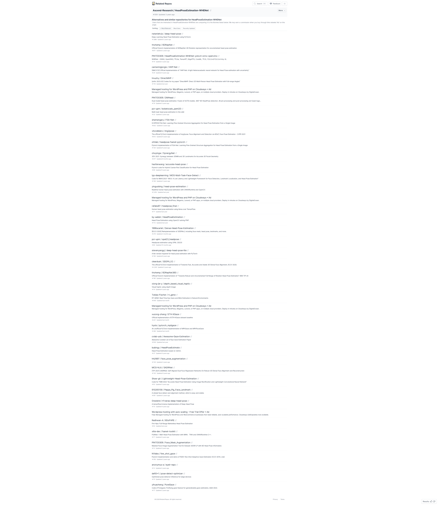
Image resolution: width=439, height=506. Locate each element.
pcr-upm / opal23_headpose (165, 239)
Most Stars (177, 28)
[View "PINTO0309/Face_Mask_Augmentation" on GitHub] (192, 442)
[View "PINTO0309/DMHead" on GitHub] (175, 98)
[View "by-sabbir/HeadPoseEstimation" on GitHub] (184, 217)
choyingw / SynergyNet (163, 153)
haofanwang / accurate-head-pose (169, 164)
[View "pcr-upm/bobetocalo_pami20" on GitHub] (182, 109)
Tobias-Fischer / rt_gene (163, 295)
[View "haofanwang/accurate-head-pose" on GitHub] (187, 164)
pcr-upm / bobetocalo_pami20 (166, 109)
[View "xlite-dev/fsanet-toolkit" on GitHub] (177, 431)
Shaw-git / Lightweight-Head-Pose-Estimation (174, 378)
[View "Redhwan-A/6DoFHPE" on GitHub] (176, 420)
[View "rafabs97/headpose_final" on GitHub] (178, 206)
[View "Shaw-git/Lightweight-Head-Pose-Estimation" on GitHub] (198, 379)
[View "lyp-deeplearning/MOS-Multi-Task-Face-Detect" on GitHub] (200, 175)
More (281, 10)
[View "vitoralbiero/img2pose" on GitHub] (175, 131)
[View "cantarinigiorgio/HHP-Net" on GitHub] (179, 67)
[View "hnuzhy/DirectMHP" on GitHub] (173, 78)
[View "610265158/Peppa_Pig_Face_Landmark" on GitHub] (192, 390)
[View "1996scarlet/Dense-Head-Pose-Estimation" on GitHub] (195, 228)
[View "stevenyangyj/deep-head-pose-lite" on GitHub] (188, 250)
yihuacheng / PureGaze (163, 484)
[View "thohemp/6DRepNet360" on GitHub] (178, 273)
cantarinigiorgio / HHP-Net (164, 67)
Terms (282, 499)
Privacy (275, 499)
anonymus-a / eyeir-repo (164, 465)
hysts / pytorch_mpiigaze (164, 325)
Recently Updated (189, 28)
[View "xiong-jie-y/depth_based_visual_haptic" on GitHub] (191, 284)
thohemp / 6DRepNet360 (164, 272)
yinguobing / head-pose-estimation (169, 186)
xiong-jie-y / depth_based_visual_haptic (171, 283)
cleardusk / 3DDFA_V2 (162, 261)
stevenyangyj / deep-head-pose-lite (169, 250)
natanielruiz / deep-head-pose (166, 34)
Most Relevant (165, 28)
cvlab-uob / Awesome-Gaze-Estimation (171, 336)
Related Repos (164, 3)
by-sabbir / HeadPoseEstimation (167, 217)
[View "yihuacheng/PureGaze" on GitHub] (175, 485)
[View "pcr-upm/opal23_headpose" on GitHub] (180, 239)
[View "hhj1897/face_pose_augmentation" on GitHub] (187, 359)
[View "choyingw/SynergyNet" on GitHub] (176, 153)
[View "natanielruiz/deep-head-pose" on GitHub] (182, 34)
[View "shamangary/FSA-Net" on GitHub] (175, 120)
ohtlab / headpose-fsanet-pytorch (168, 142)
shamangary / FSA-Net (163, 120)
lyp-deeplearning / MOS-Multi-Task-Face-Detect (175, 175)
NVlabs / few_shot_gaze (163, 453)
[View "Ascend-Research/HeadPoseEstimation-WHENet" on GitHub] (210, 10)
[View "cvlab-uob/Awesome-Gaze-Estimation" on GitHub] (191, 336)
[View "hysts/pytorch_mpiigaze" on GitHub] (178, 325)
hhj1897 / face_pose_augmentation (169, 358)
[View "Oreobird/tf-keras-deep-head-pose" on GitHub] (188, 401)
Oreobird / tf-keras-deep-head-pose (169, 401)
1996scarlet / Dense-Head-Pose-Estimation (173, 228)
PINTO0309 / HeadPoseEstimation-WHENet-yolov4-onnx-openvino (184, 56)
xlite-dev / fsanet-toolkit (163, 431)
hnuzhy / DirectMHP (161, 78)
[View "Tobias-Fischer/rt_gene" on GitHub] (177, 295)
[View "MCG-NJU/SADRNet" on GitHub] (174, 367)
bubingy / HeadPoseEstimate (166, 347)
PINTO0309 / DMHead (162, 97)
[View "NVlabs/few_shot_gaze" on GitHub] (176, 454)
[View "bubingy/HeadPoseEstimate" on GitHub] (181, 348)
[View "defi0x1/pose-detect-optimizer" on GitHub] (184, 474)
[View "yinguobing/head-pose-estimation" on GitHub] (187, 186)
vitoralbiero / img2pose (163, 131)
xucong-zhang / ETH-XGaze (165, 314)
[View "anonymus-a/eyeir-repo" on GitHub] (177, 465)
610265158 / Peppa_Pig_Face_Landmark (171, 390)
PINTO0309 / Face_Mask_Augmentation (171, 442)
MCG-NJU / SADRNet (162, 367)
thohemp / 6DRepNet (162, 45)
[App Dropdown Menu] (284, 4)
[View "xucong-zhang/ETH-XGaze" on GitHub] (180, 314)
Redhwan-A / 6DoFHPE (163, 420)
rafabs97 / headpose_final (164, 206)
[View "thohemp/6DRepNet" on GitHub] (174, 45)
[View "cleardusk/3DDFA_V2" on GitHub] (174, 261)
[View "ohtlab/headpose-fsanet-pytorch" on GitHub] (186, 142)
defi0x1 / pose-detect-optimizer (167, 473)
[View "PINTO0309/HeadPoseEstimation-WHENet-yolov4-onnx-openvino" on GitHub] (219, 56)
